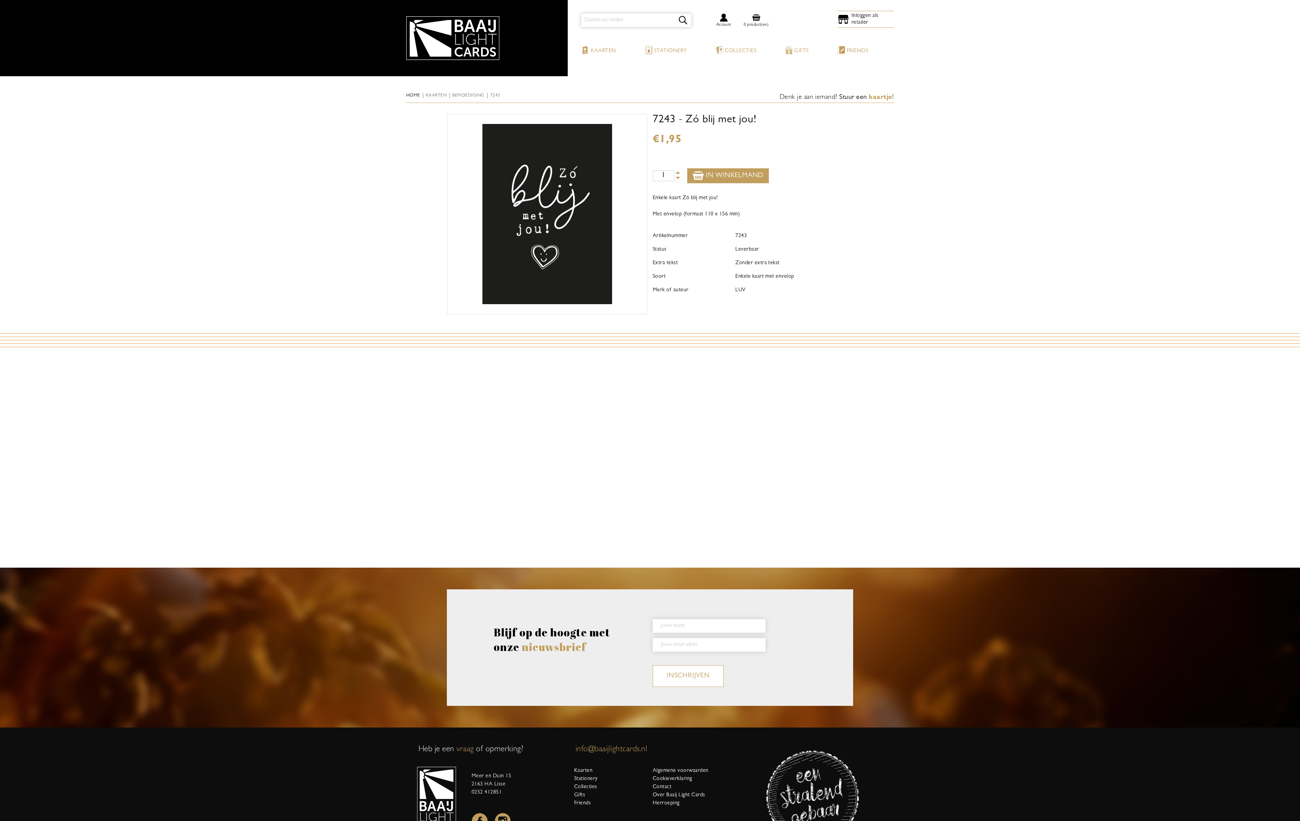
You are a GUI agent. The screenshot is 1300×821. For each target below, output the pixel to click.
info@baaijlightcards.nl (611, 750)
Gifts (801, 51)
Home (413, 95)
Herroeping (666, 803)
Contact (662, 787)
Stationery (670, 51)
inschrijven (688, 676)
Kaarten (603, 51)
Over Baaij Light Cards (679, 795)
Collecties (740, 51)
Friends (857, 51)
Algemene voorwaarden (681, 771)
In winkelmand (733, 175)
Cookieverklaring (672, 779)
